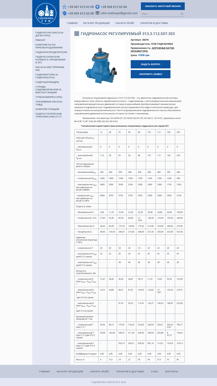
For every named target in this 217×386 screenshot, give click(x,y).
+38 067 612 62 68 (81, 6)
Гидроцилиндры (47, 82)
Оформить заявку (150, 74)
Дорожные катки (163, 47)
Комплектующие (47, 109)
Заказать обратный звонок (163, 6)
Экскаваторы (139, 51)
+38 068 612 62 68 (114, 6)
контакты (171, 371)
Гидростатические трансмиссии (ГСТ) (48, 115)
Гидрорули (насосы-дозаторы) (49, 34)
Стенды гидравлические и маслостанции (48, 89)
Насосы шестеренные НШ (49, 68)
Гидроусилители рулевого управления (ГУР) (50, 59)
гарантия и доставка (154, 23)
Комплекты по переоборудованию (49, 46)
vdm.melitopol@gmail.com (119, 13)
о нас (154, 371)
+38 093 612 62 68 (81, 13)
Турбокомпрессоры (48, 96)
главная (72, 23)
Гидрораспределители (51, 52)
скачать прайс (124, 23)
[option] (100, 65)
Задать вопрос (150, 64)
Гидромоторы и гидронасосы (46, 76)
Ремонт (40, 40)
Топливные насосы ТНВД (48, 103)
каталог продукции (96, 23)
